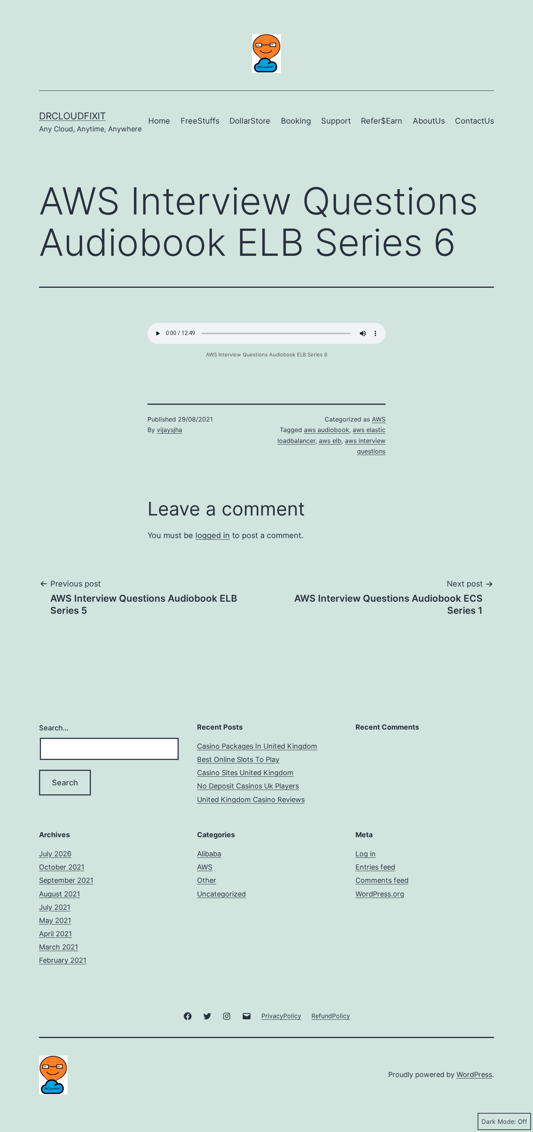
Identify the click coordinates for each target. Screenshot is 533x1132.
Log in (365, 854)
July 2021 (54, 907)
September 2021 (66, 880)
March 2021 (58, 947)
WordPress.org (379, 894)
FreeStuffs (200, 121)
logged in (212, 535)
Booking (296, 121)
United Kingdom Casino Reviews (251, 799)
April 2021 (55, 934)
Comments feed (382, 880)
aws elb (330, 441)
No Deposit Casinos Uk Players (248, 786)
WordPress (474, 1074)
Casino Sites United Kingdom (245, 773)
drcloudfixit (72, 116)
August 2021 (59, 894)
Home (159, 121)
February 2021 (62, 960)
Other (206, 880)
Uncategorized (221, 894)
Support (336, 121)
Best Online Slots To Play (238, 759)
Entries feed (375, 867)
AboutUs (429, 121)
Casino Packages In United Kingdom (257, 746)
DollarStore (249, 121)
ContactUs (474, 121)
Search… (54, 728)
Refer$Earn (381, 121)
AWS (379, 419)
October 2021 (61, 867)
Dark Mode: (498, 1121)
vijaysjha (169, 430)
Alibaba (209, 854)
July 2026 (55, 854)
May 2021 (55, 920)
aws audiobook (326, 430)
